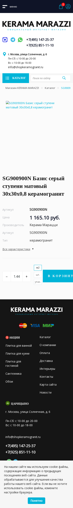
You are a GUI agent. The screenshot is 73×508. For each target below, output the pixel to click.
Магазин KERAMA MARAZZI (22, 88)
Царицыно (20, 403)
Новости (46, 392)
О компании (48, 345)
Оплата (45, 353)
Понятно (36, 501)
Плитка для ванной (18, 345)
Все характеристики (16, 249)
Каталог (50, 88)
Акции (14, 337)
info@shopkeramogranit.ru (25, 67)
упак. (38, 282)
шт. (38, 274)
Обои (9, 381)
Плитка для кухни (17, 353)
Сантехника (13, 373)
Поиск (64, 78)
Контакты (46, 377)
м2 (38, 267)
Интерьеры (47, 369)
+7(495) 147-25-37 (40, 39)
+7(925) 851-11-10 (40, 45)
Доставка (46, 361)
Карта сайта (48, 384)
